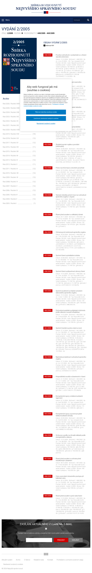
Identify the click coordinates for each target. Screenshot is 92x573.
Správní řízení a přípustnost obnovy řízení (70, 271)
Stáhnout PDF (49, 45)
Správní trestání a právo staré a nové (69, 328)
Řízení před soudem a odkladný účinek (69, 214)
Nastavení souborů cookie (46, 123)
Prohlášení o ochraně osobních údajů (70, 560)
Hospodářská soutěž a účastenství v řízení (70, 376)
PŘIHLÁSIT (61, 540)
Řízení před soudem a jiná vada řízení (69, 496)
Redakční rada (39, 560)
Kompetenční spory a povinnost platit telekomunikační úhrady (69, 415)
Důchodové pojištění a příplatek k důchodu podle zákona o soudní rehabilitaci (70, 311)
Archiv (18, 560)
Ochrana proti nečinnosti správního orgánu (71, 232)
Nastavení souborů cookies (13, 564)
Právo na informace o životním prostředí (70, 168)
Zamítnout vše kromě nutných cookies (46, 118)
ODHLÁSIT (75, 540)
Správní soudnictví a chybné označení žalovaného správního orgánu (69, 292)
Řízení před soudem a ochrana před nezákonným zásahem (68, 459)
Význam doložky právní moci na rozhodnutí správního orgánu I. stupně (71, 196)
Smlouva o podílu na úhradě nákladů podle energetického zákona (70, 436)
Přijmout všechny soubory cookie (46, 112)
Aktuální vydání (7, 560)
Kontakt (50, 560)
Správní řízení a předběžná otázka (68, 255)
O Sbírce (27, 560)
